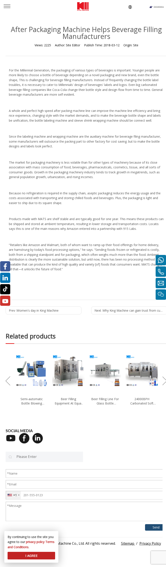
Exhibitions (159, 6)
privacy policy (35, 542)
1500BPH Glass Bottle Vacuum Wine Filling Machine (36, 401)
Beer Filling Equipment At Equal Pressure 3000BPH (146, 401)
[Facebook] (25, 441)
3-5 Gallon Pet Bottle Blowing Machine (73, 401)
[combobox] (13, 495)
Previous (8, 380)
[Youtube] (12, 441)
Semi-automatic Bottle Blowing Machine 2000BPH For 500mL (110, 401)
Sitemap (128, 543)
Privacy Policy (150, 543)
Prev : (34, 310)
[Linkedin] (39, 441)
